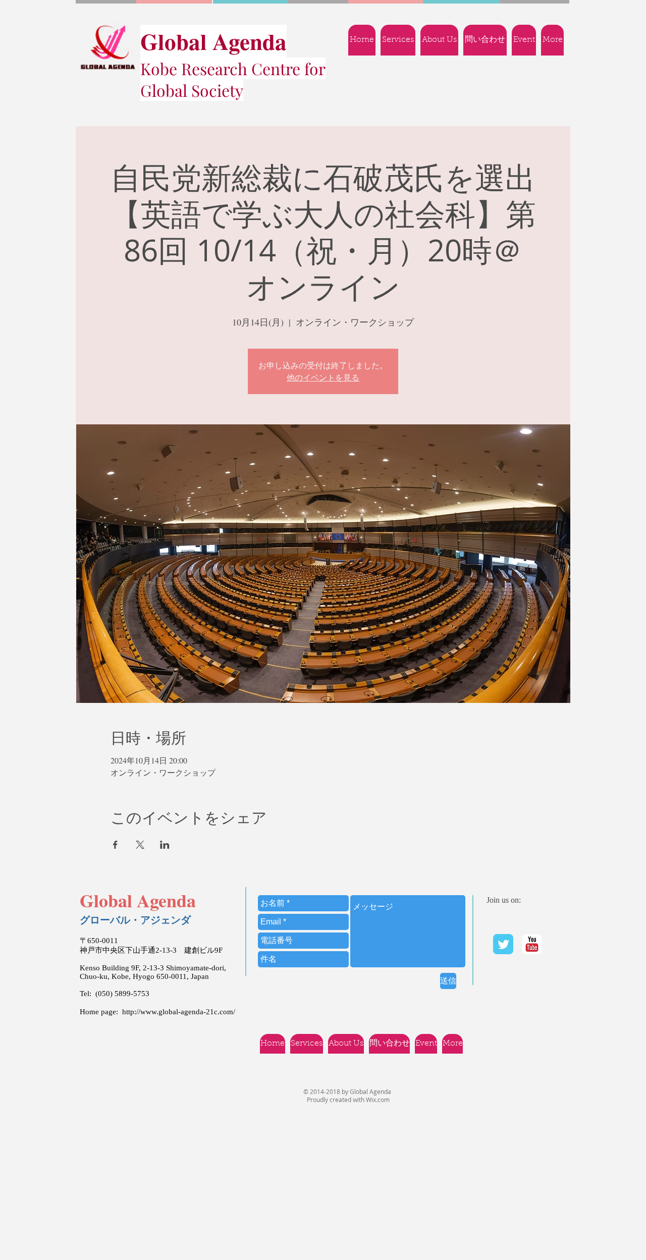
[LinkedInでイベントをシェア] (165, 845)
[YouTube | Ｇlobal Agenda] (532, 944)
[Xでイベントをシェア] (140, 845)
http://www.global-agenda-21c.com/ (178, 1012)
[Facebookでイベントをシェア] (115, 845)
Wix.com (377, 1099)
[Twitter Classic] (503, 944)
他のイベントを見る (323, 377)
